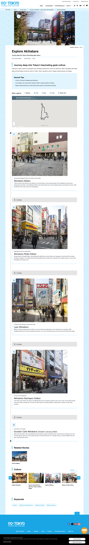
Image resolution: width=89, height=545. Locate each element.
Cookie (29, 531)
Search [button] (77, 5)
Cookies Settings (77, 539)
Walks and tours (51, 505)
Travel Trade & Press (66, 1)
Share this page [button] (84, 5)
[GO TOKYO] (16, 524)
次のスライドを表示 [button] (78, 477)
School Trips (76, 1)
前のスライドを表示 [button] (10, 477)
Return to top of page (77, 513)
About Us (70, 531)
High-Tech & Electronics (26, 505)
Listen (81, 5)
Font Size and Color (60, 531)
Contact (50, 531)
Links (43, 531)
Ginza (33, 58)
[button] (49, 6)
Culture (15, 505)
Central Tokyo (27, 58)
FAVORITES (87, 5)
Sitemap (36, 531)
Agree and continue (77, 542)
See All (72, 470)
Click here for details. (7, 541)
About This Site (20, 531)
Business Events (84, 1)
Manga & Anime (39, 505)
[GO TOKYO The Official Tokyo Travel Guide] (10, 4)
